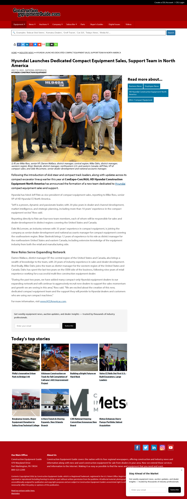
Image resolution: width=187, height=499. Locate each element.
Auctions (43, 24)
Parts (83, 24)
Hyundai (120, 183)
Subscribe (70, 24)
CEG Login (180, 2)
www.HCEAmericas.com (53, 301)
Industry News (26, 52)
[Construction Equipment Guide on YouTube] (172, 449)
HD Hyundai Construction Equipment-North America (147, 93)
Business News (135, 86)
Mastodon (15, 493)
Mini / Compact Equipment (140, 100)
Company (56, 24)
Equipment (18, 24)
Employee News (152, 86)
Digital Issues (114, 24)
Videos (128, 24)
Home (14, 52)
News (31, 24)
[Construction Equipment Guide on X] (147, 449)
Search (171, 33)
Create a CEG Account (164, 2)
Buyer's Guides (96, 24)
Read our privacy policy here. (23, 490)
